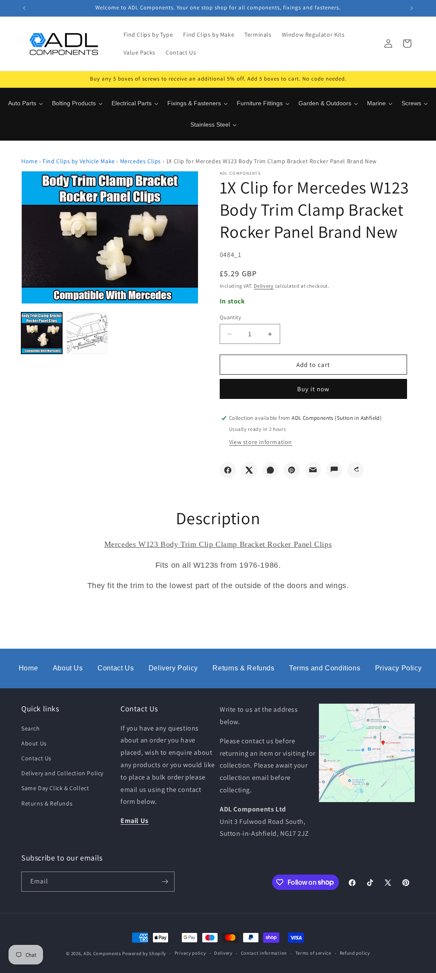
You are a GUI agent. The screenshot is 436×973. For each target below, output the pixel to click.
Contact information (264, 953)
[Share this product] (355, 470)
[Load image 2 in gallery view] (86, 332)
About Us (68, 668)
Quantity (230, 317)
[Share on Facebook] (228, 470)
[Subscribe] (164, 882)
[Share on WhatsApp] (270, 470)
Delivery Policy (173, 668)
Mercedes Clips (140, 161)
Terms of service (313, 953)
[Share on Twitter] (249, 470)
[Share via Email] (313, 470)
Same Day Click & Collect (55, 788)
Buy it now (313, 389)
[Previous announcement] (24, 8)
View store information (260, 442)
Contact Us (116, 668)
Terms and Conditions (324, 668)
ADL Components (102, 953)
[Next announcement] (411, 8)
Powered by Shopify (144, 953)
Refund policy (355, 953)
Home (29, 161)
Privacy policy (190, 953)
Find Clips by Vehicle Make (79, 161)
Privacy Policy (398, 668)
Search (30, 728)
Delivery (264, 286)
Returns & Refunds (243, 668)
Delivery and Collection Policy (62, 773)
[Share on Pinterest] (292, 470)
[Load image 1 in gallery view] (41, 332)
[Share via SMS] (334, 470)
